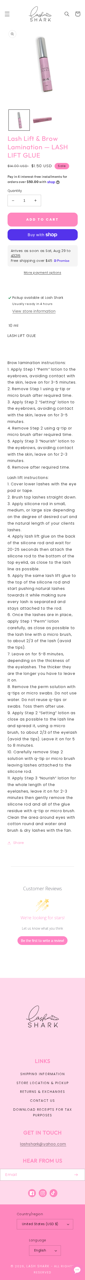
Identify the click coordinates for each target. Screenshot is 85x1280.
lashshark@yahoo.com (43, 1144)
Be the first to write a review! (42, 940)
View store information (33, 311)
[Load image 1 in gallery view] (19, 120)
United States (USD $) (40, 1224)
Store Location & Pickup (43, 1083)
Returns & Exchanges (42, 1092)
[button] (7, 13)
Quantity (15, 191)
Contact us (42, 1100)
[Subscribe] (76, 1174)
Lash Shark (38, 1266)
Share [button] (18, 842)
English (40, 1250)
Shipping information (42, 1074)
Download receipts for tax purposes (42, 1112)
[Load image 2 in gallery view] (42, 120)
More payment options (42, 273)
